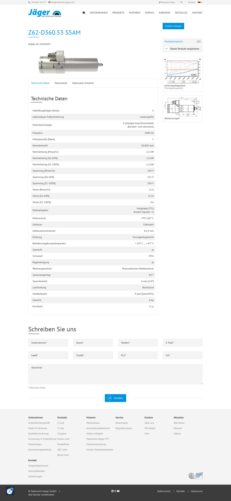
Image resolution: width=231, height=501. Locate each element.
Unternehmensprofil (39, 422)
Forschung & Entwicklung (42, 438)
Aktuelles (179, 417)
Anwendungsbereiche (40, 449)
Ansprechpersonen (38, 465)
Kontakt (32, 460)
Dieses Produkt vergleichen (184, 48)
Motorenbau (34, 444)
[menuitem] (83, 12)
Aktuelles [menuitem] (181, 12)
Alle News (179, 422)
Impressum (197, 491)
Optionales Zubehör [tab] (83, 83)
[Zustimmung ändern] (10, 491)
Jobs (147, 433)
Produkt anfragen (173, 25)
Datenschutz (163, 491)
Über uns (149, 422)
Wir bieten (150, 428)
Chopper (61, 433)
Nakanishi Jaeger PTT (97, 438)
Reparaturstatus (124, 428)
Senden (118, 398)
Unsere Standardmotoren (99, 449)
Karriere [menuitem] (164, 12)
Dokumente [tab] (61, 83)
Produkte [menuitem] (118, 12)
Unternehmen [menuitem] (99, 12)
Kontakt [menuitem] (197, 12)
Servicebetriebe (36, 471)
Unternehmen (35, 417)
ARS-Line (62, 449)
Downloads (122, 422)
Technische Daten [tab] (40, 83)
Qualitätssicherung (38, 433)
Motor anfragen (94, 433)
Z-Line (60, 422)
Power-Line (63, 438)
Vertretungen (35, 476)
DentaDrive (63, 444)
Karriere (149, 417)
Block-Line (63, 454)
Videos (177, 433)
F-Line (60, 428)
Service (119, 417)
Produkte (62, 417)
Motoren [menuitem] (134, 12)
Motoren (91, 417)
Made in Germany (37, 428)
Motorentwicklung (96, 444)
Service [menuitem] (149, 12)
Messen (178, 428)
